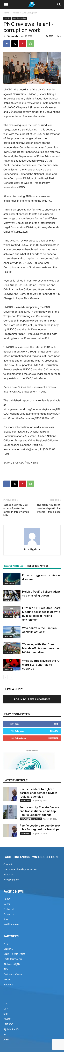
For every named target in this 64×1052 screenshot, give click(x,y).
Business (8, 914)
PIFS (5, 943)
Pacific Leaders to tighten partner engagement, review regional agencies (38, 792)
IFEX (5, 969)
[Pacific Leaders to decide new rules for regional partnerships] (10, 830)
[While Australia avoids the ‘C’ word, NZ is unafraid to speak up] (11, 665)
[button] (5, 4)
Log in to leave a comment (32, 699)
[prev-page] (5, 677)
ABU (5, 1034)
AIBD (6, 1039)
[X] (14, 43)
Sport (6, 919)
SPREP (6, 979)
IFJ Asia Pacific (11, 1029)
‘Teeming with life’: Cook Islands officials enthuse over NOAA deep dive (41, 648)
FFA (5, 1003)
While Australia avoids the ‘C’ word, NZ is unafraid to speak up (41, 664)
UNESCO (8, 1024)
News (6, 904)
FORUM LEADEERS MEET (31, 819)
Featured (8, 600)
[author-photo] (32, 544)
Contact (7, 864)
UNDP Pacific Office (14, 953)
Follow (54, 731)
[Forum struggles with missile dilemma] (11, 579)
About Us (8, 874)
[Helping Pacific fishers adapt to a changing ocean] (11, 595)
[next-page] (11, 677)
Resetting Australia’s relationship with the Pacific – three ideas (49, 508)
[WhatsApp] (30, 43)
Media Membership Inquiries (20, 869)
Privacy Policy (11, 879)
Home (6, 12)
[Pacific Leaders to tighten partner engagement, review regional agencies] (10, 794)
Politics (15, 12)
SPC (5, 1014)
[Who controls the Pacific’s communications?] (11, 632)
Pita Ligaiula (12, 36)
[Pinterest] (22, 43)
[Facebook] (6, 43)
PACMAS (8, 984)
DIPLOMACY (9, 583)
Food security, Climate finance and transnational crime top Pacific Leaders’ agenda (39, 811)
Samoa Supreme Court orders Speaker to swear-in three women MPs (16, 510)
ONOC (7, 1019)
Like (56, 724)
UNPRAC (8, 948)
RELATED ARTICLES (13, 566)
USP (5, 1008)
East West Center (13, 974)
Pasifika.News (11, 924)
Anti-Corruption (29, 12)
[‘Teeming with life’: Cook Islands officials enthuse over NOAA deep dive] (11, 648)
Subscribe (53, 738)
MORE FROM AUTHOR (37, 566)
